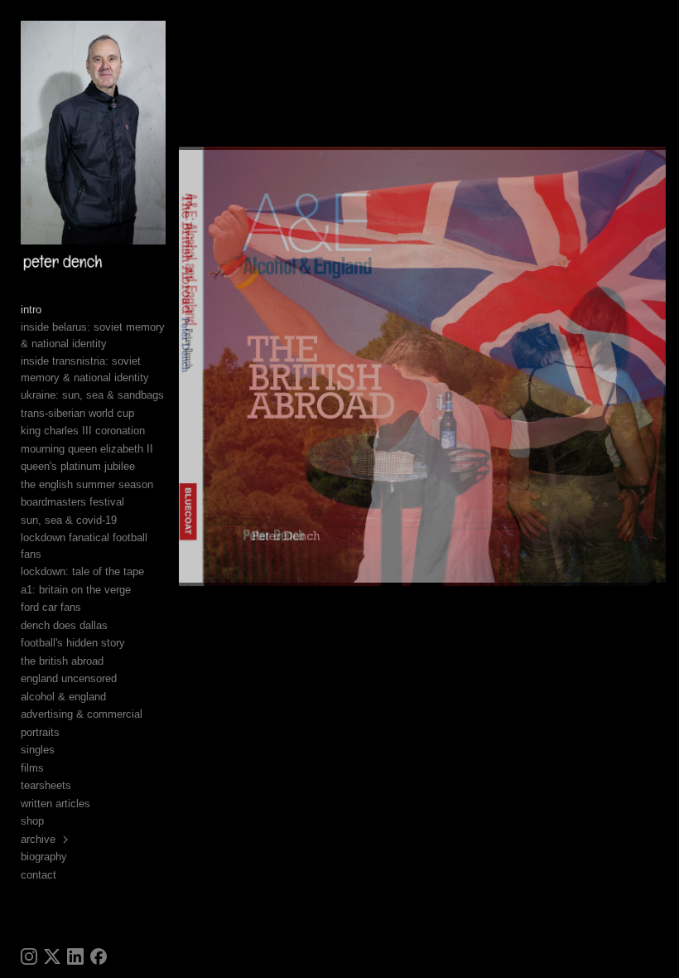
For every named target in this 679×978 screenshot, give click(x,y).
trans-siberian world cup (77, 413)
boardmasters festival (72, 502)
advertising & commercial (81, 714)
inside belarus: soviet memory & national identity (93, 335)
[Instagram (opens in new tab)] (29, 956)
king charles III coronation (83, 430)
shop (32, 821)
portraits (40, 732)
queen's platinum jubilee (78, 466)
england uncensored (69, 678)
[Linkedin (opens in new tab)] (75, 956)
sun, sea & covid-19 (69, 520)
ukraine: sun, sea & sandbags (92, 395)
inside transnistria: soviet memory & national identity (85, 369)
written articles (55, 803)
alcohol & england (63, 696)
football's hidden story (73, 643)
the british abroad (62, 661)
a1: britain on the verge (76, 589)
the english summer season (87, 484)
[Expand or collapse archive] (67, 839)
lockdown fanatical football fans (84, 545)
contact (38, 875)
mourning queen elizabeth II (87, 449)
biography (44, 856)
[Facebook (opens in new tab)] (98, 956)
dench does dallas (64, 625)
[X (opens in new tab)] (52, 956)
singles (38, 749)
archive (38, 839)
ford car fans (51, 607)
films (32, 768)
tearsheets (46, 785)
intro (31, 309)
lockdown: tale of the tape (82, 571)
